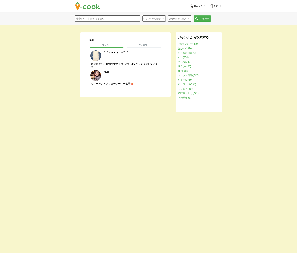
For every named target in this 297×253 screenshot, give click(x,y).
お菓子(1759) (185, 79)
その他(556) (184, 97)
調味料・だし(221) (188, 93)
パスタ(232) (184, 62)
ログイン (217, 6)
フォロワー (144, 45)
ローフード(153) (187, 84)
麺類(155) (183, 71)
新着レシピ (199, 6)
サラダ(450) (184, 66)
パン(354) (183, 57)
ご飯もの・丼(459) (188, 44)
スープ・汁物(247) (188, 75)
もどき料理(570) (187, 53)
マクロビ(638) (186, 88)
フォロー (106, 45)
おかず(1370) (185, 48)
